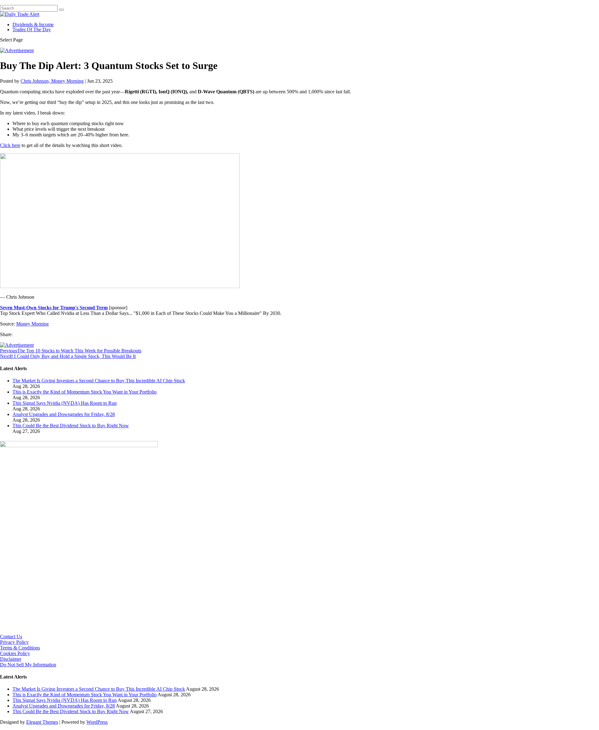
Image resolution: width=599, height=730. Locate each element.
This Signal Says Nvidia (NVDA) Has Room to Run (64, 403)
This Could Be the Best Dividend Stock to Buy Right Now (70, 425)
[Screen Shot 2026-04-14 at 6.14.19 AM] (79, 445)
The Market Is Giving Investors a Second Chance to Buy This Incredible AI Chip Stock (98, 380)
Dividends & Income (33, 24)
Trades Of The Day (31, 29)
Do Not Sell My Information (28, 664)
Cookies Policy (15, 653)
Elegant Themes (42, 722)
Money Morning (32, 323)
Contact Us (11, 636)
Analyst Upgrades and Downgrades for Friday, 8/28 (63, 414)
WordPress (97, 722)
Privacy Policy (14, 642)
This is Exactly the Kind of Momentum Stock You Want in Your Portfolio (84, 391)
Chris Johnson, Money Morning (52, 81)
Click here (10, 145)
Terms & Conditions (20, 647)
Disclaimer (10, 659)
